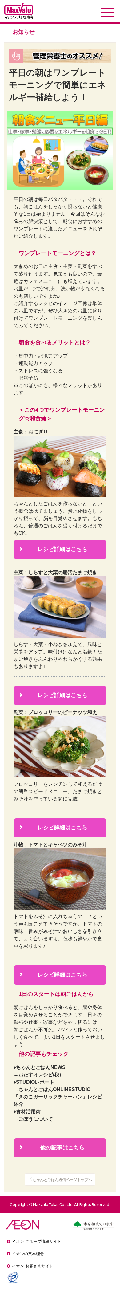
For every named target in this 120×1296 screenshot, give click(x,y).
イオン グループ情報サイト (36, 1241)
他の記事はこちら (52, 1148)
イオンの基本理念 (28, 1253)
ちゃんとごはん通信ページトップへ (62, 1179)
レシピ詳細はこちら (53, 549)
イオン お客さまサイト (32, 1266)
